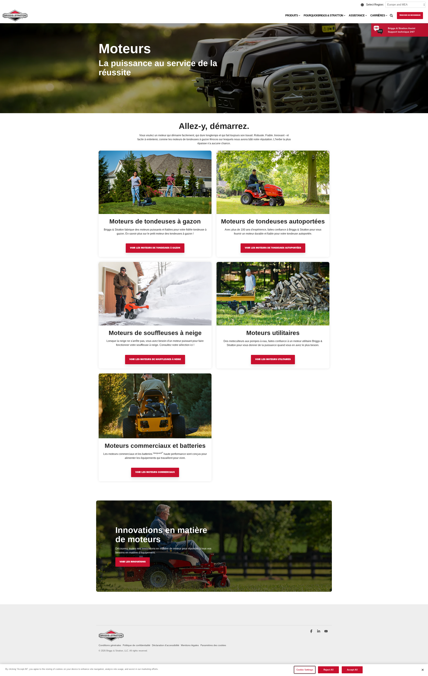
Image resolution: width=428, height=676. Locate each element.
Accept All (352, 669)
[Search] (391, 15)
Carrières (377, 15)
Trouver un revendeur (409, 15)
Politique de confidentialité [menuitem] (136, 645)
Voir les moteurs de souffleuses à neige (155, 359)
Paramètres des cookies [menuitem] (213, 645)
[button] (311, 631)
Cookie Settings (304, 669)
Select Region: (375, 4)
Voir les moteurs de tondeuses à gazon (155, 248)
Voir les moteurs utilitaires (273, 359)
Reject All (329, 669)
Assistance (357, 15)
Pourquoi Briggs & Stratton (323, 15)
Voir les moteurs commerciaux (155, 472)
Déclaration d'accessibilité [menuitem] (165, 645)
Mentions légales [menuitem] (190, 645)
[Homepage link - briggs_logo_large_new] (111, 639)
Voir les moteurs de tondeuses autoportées (273, 248)
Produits (291, 15)
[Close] (422, 669)
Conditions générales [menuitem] (110, 645)
